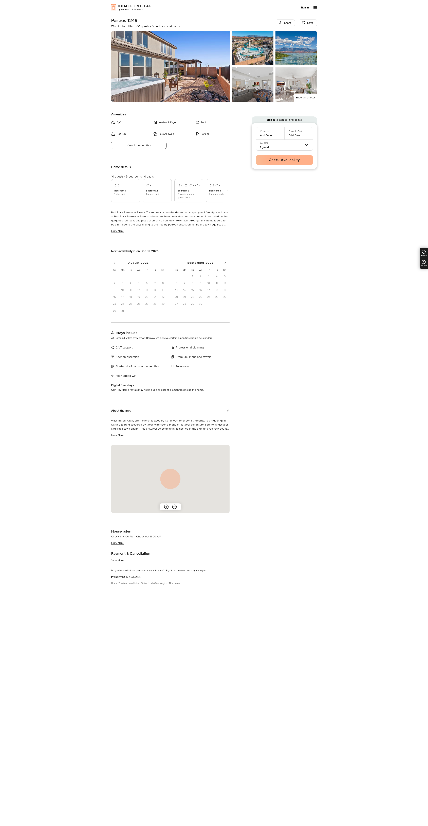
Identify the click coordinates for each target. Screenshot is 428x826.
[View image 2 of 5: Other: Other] (252, 48)
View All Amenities (139, 145)
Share (287, 23)
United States (140, 583)
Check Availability (284, 160)
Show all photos (306, 97)
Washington (161, 583)
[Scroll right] (228, 190)
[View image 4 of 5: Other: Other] (252, 84)
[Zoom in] (166, 506)
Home (114, 583)
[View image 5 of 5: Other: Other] (296, 84)
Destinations (125, 583)
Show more (117, 231)
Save (310, 23)
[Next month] (225, 263)
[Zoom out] (174, 506)
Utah (151, 583)
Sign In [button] (305, 7)
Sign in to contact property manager (186, 570)
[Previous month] (114, 263)
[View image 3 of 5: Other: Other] (296, 48)
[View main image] (170, 66)
